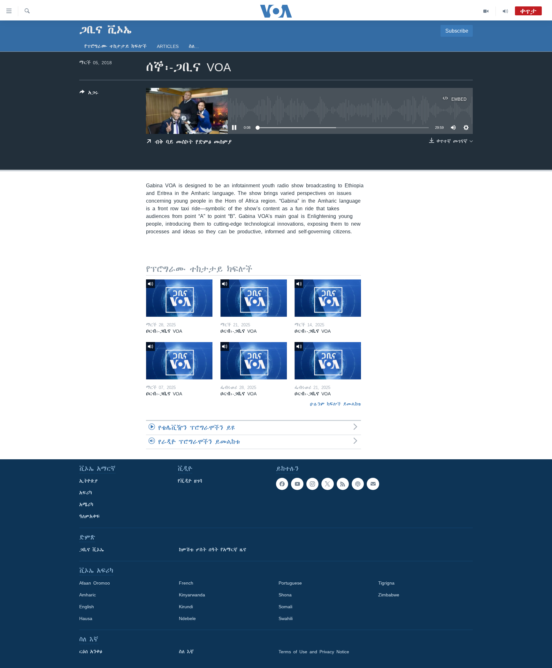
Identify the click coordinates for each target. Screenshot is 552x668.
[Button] (89, 94)
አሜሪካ (86, 505)
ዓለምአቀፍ (89, 516)
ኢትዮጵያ (88, 481)
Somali (285, 607)
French (186, 583)
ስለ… (194, 46)
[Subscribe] (373, 484)
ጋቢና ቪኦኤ (91, 550)
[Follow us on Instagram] (312, 484)
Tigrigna (386, 583)
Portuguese (290, 583)
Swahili (286, 618)
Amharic (87, 595)
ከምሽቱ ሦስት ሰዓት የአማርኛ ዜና (212, 550)
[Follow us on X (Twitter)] (327, 484)
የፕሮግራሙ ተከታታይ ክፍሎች (115, 46)
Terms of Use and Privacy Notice (314, 652)
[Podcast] (358, 484)
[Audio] (505, 11)
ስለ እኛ (186, 652)
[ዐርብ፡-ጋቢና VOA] (179, 298)
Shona (285, 595)
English (86, 607)
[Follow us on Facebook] (282, 484)
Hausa (85, 618)
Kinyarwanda (192, 595)
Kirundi (186, 607)
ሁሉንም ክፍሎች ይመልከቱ (335, 404)
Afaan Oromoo (94, 583)
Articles (168, 46)
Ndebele (187, 618)
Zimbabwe (388, 595)
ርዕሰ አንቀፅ (90, 652)
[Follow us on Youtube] (297, 484)
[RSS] (343, 484)
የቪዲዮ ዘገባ (190, 481)
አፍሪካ (85, 493)
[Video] (486, 11)
